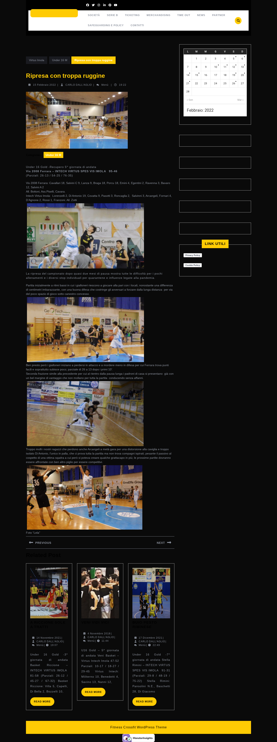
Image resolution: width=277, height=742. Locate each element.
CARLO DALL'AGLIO (78, 84)
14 (187, 75)
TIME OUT (183, 15)
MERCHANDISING (158, 15)
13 (242, 66)
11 (224, 66)
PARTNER (218, 15)
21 (187, 83)
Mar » (240, 99)
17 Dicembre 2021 (150, 637)
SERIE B (112, 15)
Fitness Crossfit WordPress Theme (138, 727)
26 (233, 83)
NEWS (201, 15)
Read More (44, 703)
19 (233, 75)
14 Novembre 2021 (49, 637)
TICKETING (132, 15)
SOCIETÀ (94, 15)
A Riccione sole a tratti (47, 624)
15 (196, 75)
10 (215, 66)
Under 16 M (59, 60)
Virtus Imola (36, 60)
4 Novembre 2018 (99, 633)
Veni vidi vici (95, 622)
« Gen (190, 99)
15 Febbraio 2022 (44, 84)
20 (242, 75)
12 (233, 66)
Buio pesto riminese (144, 624)
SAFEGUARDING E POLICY (106, 25)
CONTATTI (137, 25)
